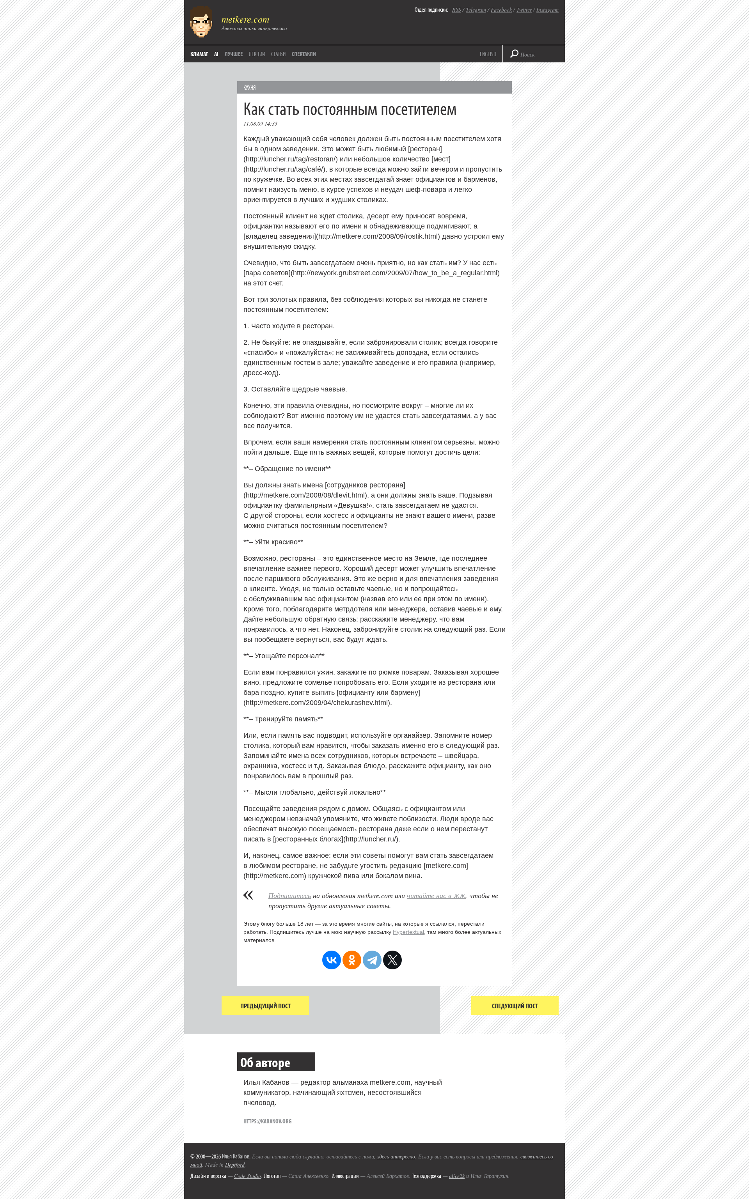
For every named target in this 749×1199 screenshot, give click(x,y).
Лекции (257, 54)
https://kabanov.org (267, 1121)
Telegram (476, 9)
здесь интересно (396, 1156)
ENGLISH (488, 54)
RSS (456, 9)
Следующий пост (515, 1005)
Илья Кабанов (235, 1156)
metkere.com (245, 18)
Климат (199, 54)
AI (216, 54)
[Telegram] (372, 960)
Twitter (524, 9)
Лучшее (234, 54)
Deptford (235, 1164)
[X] (392, 960)
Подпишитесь (289, 895)
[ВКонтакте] (331, 960)
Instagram (547, 9)
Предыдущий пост (265, 1005)
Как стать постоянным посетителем (350, 108)
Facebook (501, 9)
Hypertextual (408, 932)
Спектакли (304, 54)
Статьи (278, 54)
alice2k (457, 1176)
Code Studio (247, 1176)
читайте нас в (436, 895)
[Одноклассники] (352, 960)
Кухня (249, 87)
